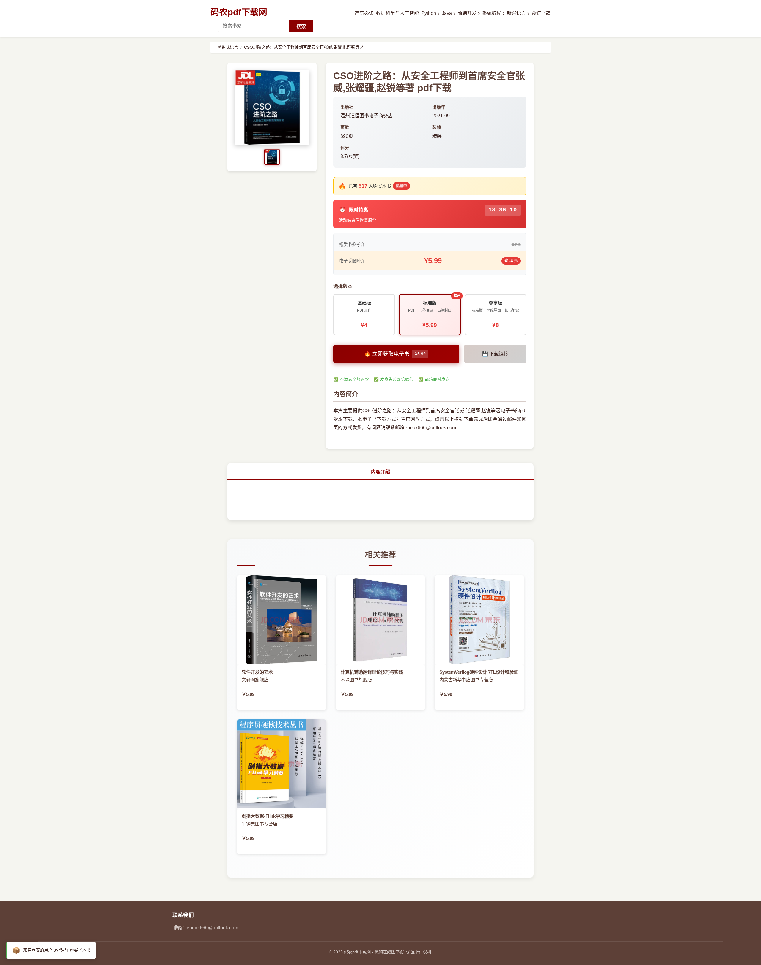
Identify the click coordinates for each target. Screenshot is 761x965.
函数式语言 (227, 47)
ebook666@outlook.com (212, 927)
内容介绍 (380, 471)
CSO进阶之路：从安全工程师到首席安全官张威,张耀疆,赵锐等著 (304, 47)
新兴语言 (518, 13)
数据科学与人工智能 (397, 13)
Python (430, 13)
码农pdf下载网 (238, 12)
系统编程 (493, 13)
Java (448, 13)
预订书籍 (541, 13)
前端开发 (468, 13)
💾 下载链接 (495, 353)
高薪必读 (364, 13)
